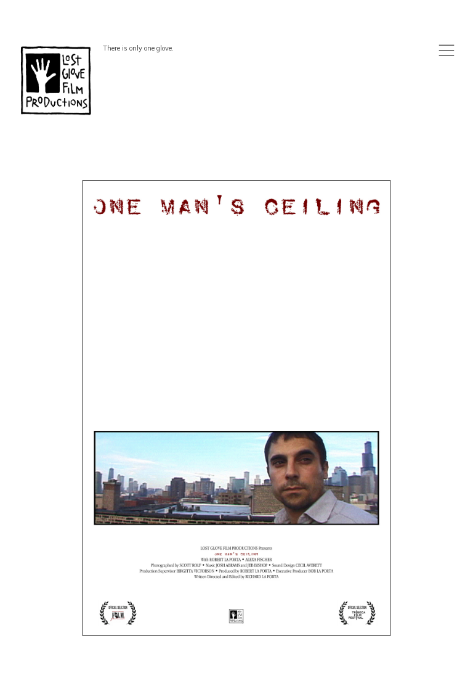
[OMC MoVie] (236, 408)
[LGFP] (56, 80)
